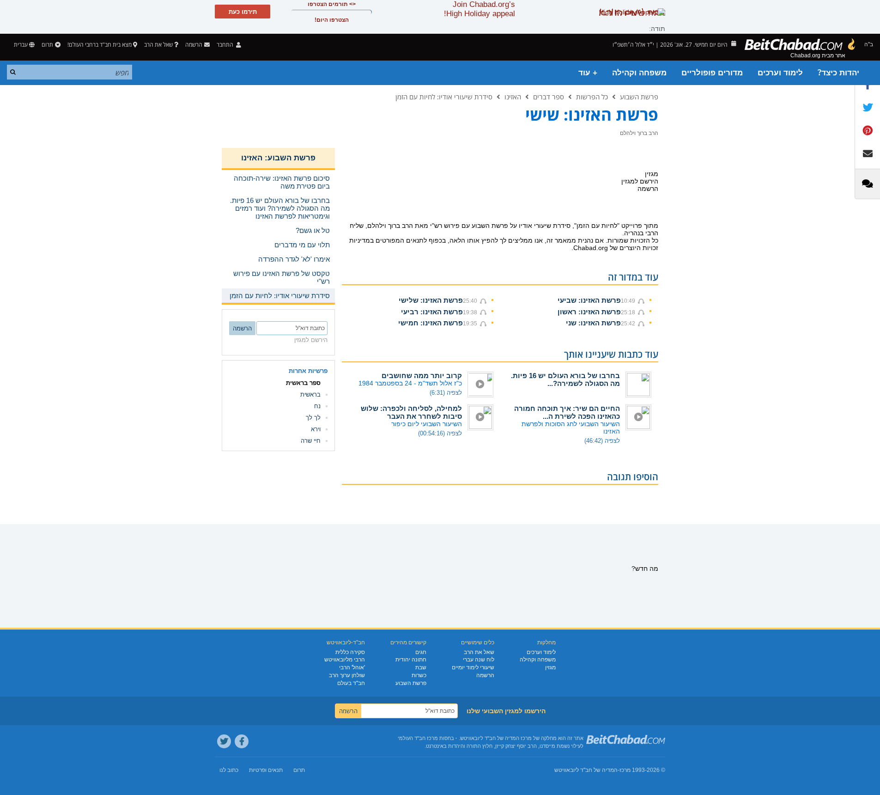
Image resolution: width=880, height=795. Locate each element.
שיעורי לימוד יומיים (473, 667)
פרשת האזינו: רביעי (432, 312)
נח (317, 406)
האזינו (512, 96)
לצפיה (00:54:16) (440, 433)
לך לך (313, 417)
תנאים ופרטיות (266, 770)
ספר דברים (548, 96)
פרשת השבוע (639, 96)
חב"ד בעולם (351, 683)
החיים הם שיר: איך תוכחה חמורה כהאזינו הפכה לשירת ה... (567, 412)
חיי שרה (311, 440)
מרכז (625, 770)
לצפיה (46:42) (602, 440)
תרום (47, 45)
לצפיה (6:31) (446, 392)
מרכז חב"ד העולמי (418, 738)
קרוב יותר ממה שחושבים (422, 375)
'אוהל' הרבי (352, 667)
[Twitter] (224, 741)
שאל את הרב (158, 45)
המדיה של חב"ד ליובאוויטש (586, 770)
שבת (420, 667)
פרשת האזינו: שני (593, 323)
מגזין (550, 667)
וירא (316, 429)
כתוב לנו (228, 770)
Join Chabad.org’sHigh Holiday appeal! (479, 9)
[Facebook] (242, 741)
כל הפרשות (592, 96)
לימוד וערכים (780, 72)
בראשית (310, 394)
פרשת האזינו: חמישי (430, 323)
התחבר (226, 45)
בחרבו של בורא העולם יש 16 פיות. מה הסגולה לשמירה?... (565, 379)
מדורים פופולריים (712, 72)
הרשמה (485, 675)
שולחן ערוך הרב (347, 675)
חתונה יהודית (410, 659)
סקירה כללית (350, 652)
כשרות (419, 675)
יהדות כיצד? (838, 72)
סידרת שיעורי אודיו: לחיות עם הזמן (443, 96)
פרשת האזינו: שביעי (589, 300)
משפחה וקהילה (639, 72)
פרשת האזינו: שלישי (431, 300)
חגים (420, 652)
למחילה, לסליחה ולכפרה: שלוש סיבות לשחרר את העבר (411, 412)
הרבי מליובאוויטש (344, 659)
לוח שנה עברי (478, 659)
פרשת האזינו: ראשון (589, 312)
